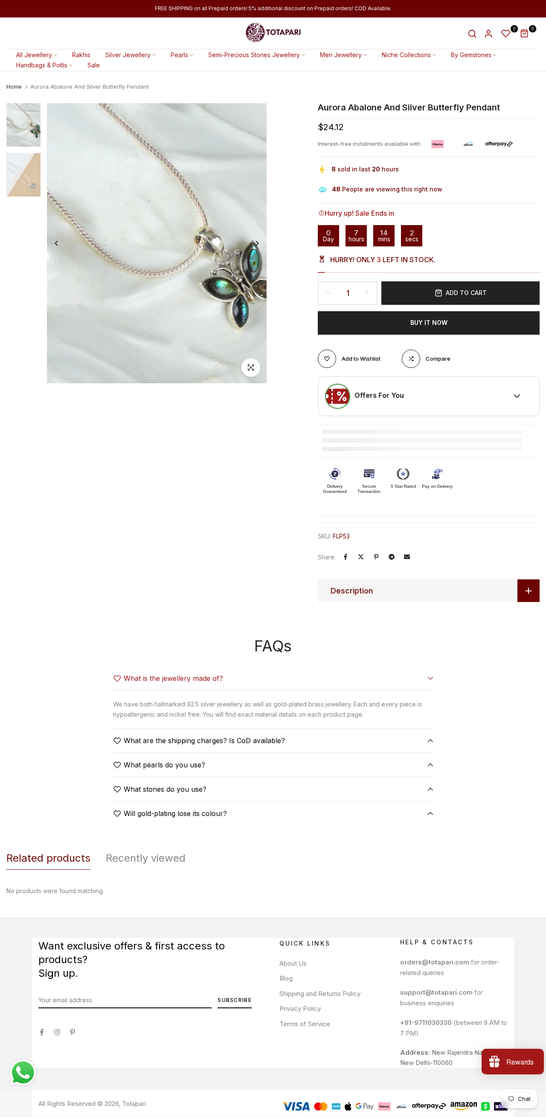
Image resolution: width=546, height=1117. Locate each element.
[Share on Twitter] (360, 556)
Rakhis (81, 54)
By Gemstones (471, 54)
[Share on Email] (407, 556)
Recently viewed (146, 858)
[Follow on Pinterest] (72, 1032)
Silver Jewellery (128, 54)
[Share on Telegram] (391, 556)
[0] (506, 33)
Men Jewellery (341, 54)
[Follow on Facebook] (41, 1032)
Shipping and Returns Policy (319, 994)
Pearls (179, 54)
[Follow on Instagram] (57, 1032)
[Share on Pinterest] (376, 556)
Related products (48, 858)
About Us (293, 963)
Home (14, 86)
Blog (286, 978)
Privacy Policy (300, 1008)
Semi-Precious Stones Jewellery (254, 54)
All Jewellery (34, 54)
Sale (93, 65)
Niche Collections (406, 54)
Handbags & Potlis (41, 65)
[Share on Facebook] (345, 556)
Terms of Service (304, 1024)
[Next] (250, 243)
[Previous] (63, 243)
